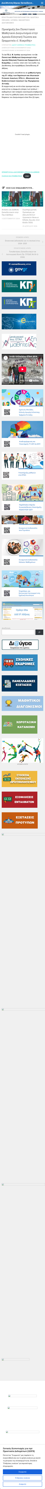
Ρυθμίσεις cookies (22, 1478)
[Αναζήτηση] (39, 632)
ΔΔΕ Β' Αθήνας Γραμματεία (23, 45)
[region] (22, 1467)
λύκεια (14, 20)
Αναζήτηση (6, 628)
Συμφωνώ (22, 1472)
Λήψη (27, 176)
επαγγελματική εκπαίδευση (15, 17)
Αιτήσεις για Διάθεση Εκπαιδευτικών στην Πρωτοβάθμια (10, 212)
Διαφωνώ (22, 1484)
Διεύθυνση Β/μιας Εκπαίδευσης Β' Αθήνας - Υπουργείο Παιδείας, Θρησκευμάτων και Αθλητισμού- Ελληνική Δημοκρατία (18, 2)
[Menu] (42, 3)
